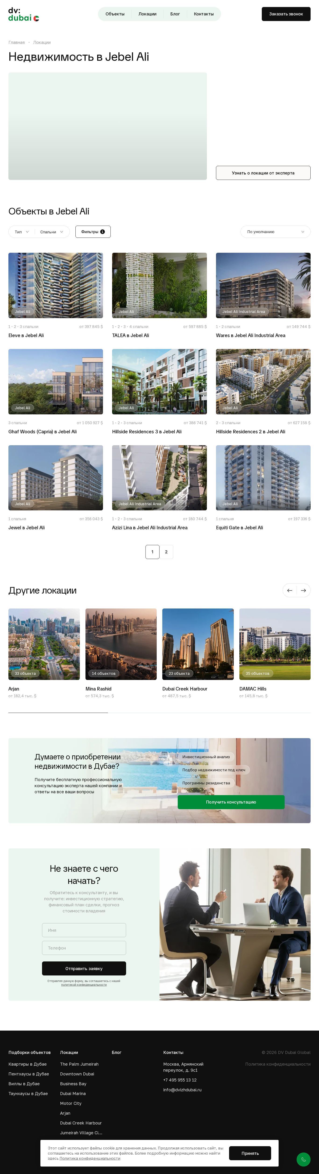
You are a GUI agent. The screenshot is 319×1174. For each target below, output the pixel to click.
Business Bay (73, 1083)
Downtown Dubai (77, 1073)
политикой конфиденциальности (84, 984)
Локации (147, 14)
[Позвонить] (304, 1160)
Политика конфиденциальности (278, 1064)
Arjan (65, 1113)
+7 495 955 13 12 (180, 1079)
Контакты (204, 14)
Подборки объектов (29, 1052)
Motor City (71, 1103)
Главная (16, 42)
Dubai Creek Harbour (81, 1122)
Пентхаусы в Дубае (28, 1073)
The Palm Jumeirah (79, 1064)
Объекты (115, 14)
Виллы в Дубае (24, 1083)
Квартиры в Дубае (27, 1064)
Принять (250, 1153)
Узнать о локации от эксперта (263, 172)
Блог (175, 14)
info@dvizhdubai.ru (182, 1089)
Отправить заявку (84, 968)
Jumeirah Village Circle (82, 1132)
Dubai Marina (73, 1093)
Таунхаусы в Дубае (28, 1093)
